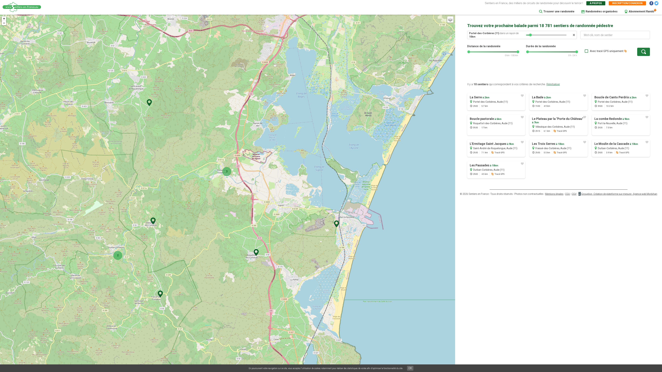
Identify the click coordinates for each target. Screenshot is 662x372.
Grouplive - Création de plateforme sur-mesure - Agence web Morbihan (619, 194)
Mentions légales (554, 194)
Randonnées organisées (602, 11)
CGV (574, 194)
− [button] (4, 23)
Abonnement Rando (641, 11)
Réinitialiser (553, 84)
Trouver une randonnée (558, 11)
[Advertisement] (558, 71)
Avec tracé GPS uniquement (606, 51)
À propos (596, 3)
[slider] (530, 35)
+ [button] (4, 18)
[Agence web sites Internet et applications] (579, 194)
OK (410, 368)
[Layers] (450, 19)
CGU (567, 194)
